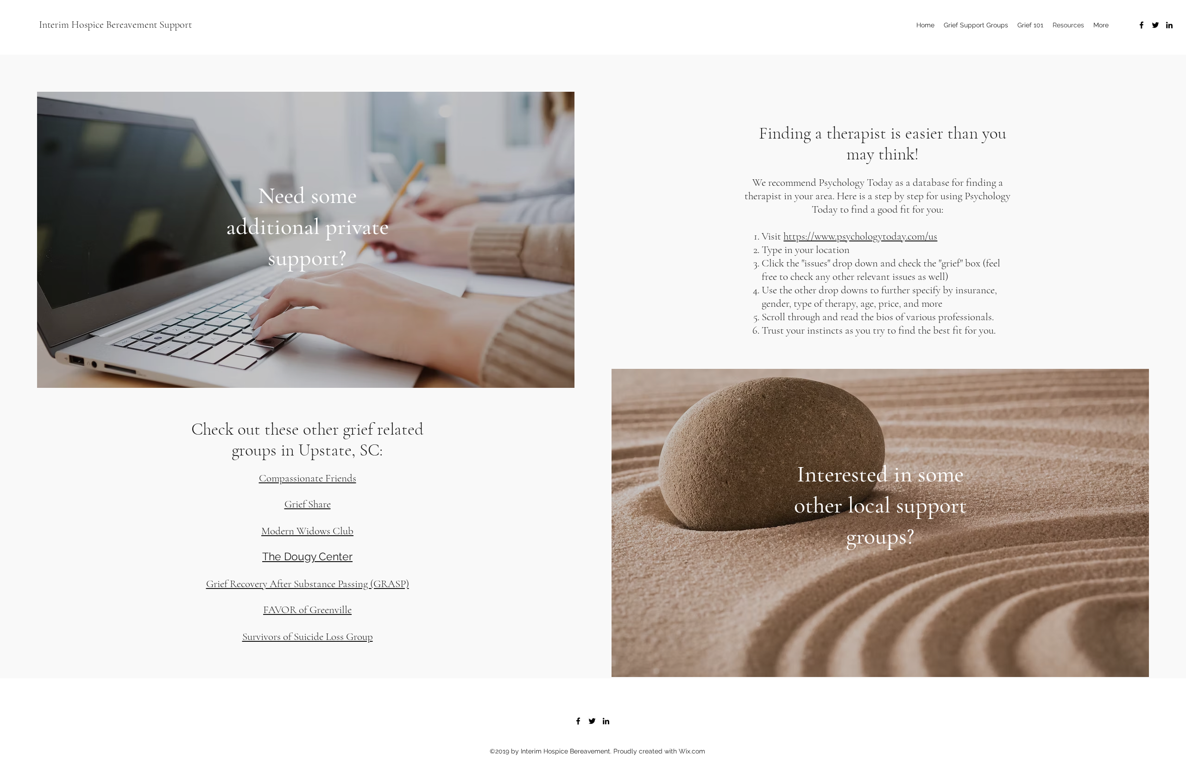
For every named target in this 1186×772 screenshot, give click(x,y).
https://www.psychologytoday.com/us (860, 236)
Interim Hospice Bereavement (98, 25)
